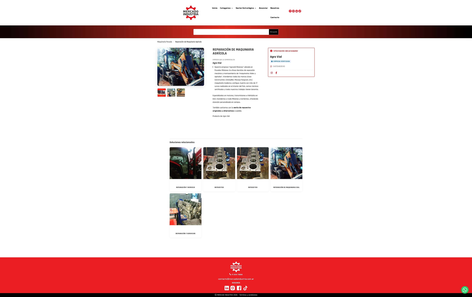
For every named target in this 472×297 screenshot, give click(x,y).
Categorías (225, 8)
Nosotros (274, 8)
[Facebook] (276, 73)
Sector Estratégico (245, 8)
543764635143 (279, 66)
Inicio (214, 8)
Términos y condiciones (248, 295)
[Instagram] (271, 73)
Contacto (274, 17)
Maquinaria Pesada (164, 42)
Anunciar (263, 8)
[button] (465, 290)
